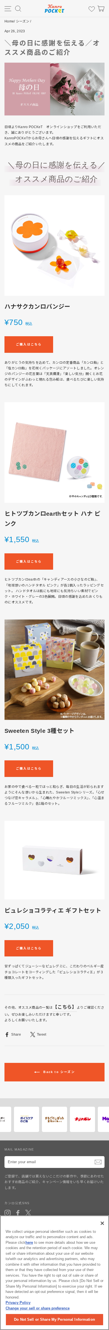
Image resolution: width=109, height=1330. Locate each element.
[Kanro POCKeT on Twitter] (28, 1213)
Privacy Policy (18, 1303)
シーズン (22, 21)
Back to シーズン (58, 1072)
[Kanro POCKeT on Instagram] (7, 1213)
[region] (54, 1272)
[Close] (102, 1223)
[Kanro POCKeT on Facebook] (18, 1213)
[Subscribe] (98, 1162)
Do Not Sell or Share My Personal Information (54, 1319)
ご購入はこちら (29, 344)
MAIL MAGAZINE (19, 1149)
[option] (25, 1119)
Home (9, 21)
